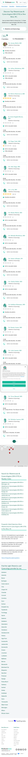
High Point (4, 638)
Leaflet (15, 466)
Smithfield (4, 693)
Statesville (4, 696)
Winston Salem (5, 713)
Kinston (3, 650)
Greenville (4, 627)
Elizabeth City (5, 607)
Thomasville (4, 702)
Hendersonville (5, 633)
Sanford (3, 687)
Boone (3, 578)
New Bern (4, 673)
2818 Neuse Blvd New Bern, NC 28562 (12, 180)
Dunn (2, 601)
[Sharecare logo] (14, 749)
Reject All (14, 382)
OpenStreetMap (20, 466)
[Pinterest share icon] (25, 750)
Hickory (3, 635)
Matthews (3, 658)
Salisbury (3, 684)
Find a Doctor (4, 6)
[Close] (25, 366)
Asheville (3, 575)
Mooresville (4, 664)
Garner (3, 615)
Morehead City (5, 667)
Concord (3, 595)
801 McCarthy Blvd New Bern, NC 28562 (12, 84)
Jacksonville (4, 644)
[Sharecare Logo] (10, 2)
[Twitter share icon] (23, 750)
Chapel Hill (4, 589)
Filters (5, 36)
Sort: (18, 38)
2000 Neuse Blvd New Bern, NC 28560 (12, 58)
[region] (14, 378)
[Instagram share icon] (19, 750)
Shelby (3, 690)
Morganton (4, 670)
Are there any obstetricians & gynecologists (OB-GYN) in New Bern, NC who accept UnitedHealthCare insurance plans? (12, 544)
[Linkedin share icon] (21, 750)
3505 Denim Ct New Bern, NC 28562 (11, 432)
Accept (14, 385)
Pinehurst (3, 676)
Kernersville (4, 647)
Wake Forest (4, 704)
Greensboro (4, 624)
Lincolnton (4, 653)
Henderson (4, 630)
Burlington (4, 581)
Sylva (2, 699)
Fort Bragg (4, 612)
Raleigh (3, 679)
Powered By (11, 721)
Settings (14, 388)
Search (17, 2)
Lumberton (4, 656)
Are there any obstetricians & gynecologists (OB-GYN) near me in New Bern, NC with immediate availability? (12, 551)
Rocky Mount (4, 681)
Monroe (3, 661)
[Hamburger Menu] (4, 2)
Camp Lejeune (5, 584)
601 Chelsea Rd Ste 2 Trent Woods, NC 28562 (13, 409)
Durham (3, 604)
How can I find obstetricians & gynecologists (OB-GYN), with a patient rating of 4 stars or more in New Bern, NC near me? (12, 536)
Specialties (11, 6)
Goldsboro (4, 621)
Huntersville (4, 641)
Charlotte (3, 592)
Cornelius (3, 598)
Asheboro (3, 572)
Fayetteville (4, 610)
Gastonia (3, 618)
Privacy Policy (22, 376)
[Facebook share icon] (16, 750)
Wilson (3, 710)
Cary (2, 586)
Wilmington (4, 707)
